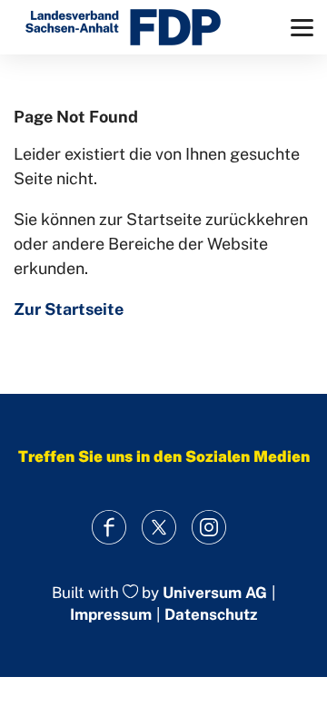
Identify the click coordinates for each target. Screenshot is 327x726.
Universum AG (215, 593)
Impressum (111, 614)
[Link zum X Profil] (159, 527)
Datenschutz (210, 614)
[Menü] (302, 27)
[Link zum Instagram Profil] (209, 527)
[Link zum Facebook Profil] (109, 527)
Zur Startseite (69, 309)
